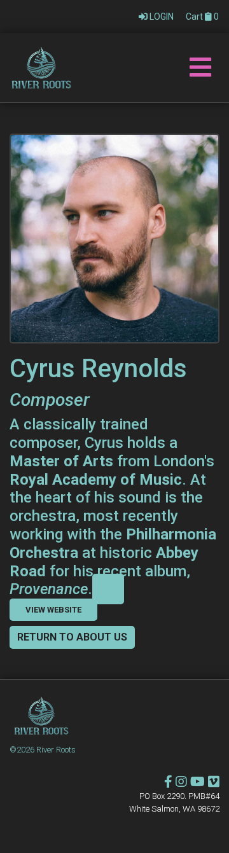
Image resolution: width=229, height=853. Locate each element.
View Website (53, 609)
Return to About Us (72, 637)
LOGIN (162, 16)
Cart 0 (202, 16)
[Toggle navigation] (200, 68)
